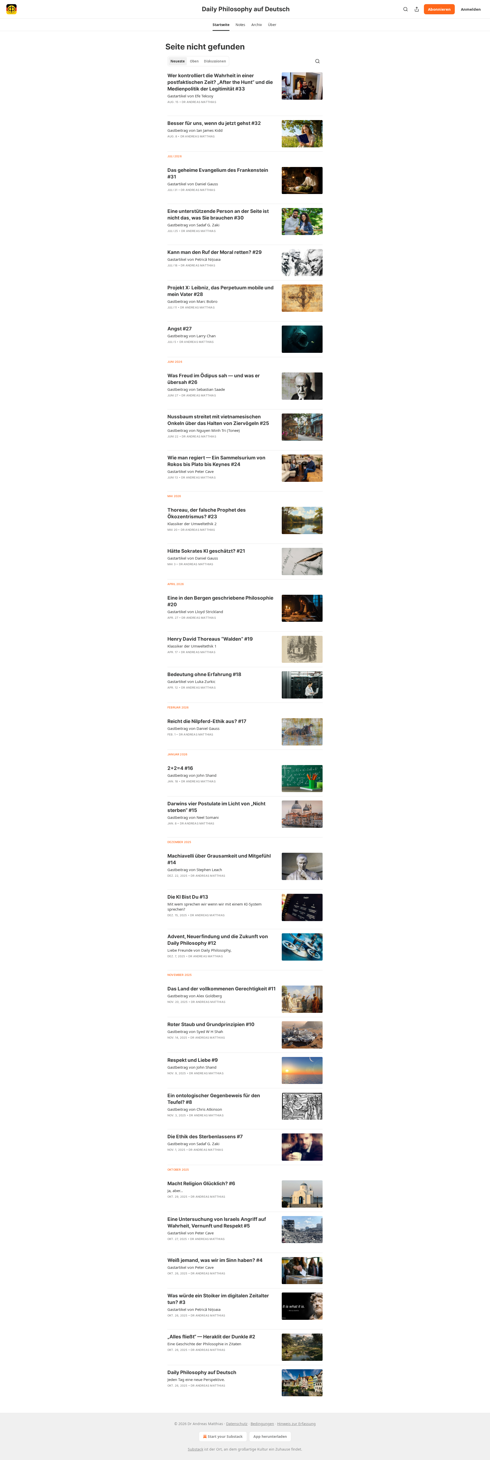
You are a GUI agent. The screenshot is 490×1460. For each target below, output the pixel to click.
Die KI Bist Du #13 (187, 897)
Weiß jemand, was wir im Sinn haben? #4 (215, 1260)
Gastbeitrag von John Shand (191, 775)
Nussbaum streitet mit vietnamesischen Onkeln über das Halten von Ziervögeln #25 (218, 420)
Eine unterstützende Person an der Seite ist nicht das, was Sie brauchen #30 (218, 214)
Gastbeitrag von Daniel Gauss (193, 728)
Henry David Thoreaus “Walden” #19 (210, 639)
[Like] (170, 109)
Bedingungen (262, 1423)
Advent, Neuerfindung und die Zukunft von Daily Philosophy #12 (217, 940)
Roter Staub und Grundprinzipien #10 (210, 1024)
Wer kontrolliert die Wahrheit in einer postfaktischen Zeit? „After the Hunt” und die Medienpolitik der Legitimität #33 (220, 82)
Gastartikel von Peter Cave (190, 471)
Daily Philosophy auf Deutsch (201, 1372)
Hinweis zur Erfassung (296, 1423)
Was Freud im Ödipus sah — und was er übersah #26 (213, 379)
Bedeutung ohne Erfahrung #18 (204, 674)
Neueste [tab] (177, 61)
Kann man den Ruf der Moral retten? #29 (214, 252)
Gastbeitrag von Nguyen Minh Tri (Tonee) (203, 430)
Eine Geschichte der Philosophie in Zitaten (204, 1343)
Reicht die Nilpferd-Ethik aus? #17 (206, 721)
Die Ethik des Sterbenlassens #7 (205, 1137)
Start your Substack (225, 1436)
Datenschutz (237, 1423)
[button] (221, 25)
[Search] (405, 9)
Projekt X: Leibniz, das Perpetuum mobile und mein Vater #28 (220, 291)
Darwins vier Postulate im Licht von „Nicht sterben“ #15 (216, 807)
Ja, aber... (175, 1190)
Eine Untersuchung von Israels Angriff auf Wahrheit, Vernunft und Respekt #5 (216, 1222)
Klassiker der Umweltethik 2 (192, 523)
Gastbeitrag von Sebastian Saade (196, 389)
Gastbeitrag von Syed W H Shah (195, 1031)
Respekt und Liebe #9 (192, 1060)
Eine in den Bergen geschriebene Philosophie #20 (220, 601)
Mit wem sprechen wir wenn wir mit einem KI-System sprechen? (214, 906)
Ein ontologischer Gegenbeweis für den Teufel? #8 (213, 1099)
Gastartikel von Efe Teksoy (190, 95)
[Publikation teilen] (417, 9)
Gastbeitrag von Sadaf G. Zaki (193, 224)
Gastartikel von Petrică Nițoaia (193, 259)
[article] (245, 92)
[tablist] (198, 61)
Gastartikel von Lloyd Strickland (195, 611)
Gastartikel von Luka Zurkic (191, 681)
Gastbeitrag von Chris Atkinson (194, 1109)
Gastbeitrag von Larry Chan (191, 335)
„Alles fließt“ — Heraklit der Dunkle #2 (211, 1337)
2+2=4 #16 (180, 768)
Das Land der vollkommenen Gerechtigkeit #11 (221, 989)
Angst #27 (179, 329)
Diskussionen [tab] (215, 61)
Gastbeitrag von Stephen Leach (194, 869)
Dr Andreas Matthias (199, 102)
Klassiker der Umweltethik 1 (192, 646)
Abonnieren (439, 9)
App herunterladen (270, 1436)
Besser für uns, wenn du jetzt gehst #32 (214, 123)
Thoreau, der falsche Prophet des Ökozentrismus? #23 (206, 513)
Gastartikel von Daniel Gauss (192, 183)
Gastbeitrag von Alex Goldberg (194, 995)
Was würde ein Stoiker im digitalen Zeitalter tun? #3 (218, 1299)
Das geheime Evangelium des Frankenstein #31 (217, 173)
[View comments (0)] (204, 109)
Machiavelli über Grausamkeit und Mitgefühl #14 (219, 859)
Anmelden (471, 9)
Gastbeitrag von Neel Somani (193, 817)
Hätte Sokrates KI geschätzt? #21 (206, 551)
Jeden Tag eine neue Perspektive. (196, 1379)
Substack (195, 1449)
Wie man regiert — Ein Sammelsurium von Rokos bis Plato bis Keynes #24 (216, 461)
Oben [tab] (194, 61)
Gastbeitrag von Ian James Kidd (195, 130)
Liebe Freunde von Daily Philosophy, (199, 950)
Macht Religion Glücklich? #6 (201, 1183)
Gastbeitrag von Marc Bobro (192, 301)
